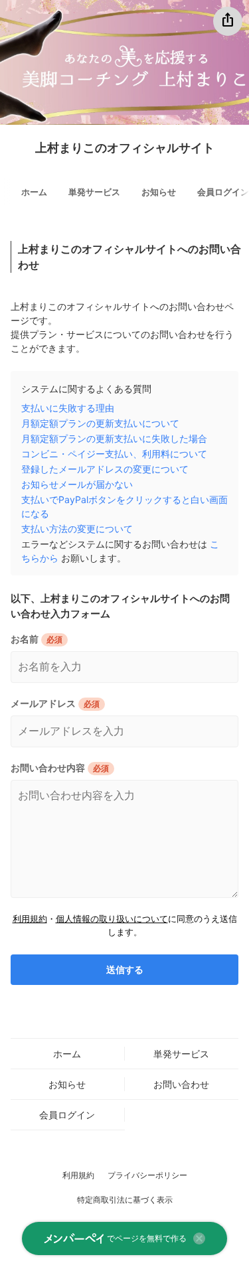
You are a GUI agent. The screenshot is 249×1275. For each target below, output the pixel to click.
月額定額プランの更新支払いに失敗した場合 (114, 438)
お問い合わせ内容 (48, 767)
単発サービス (94, 192)
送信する (124, 969)
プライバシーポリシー (147, 1175)
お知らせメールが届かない (77, 484)
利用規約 (30, 918)
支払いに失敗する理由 (67, 407)
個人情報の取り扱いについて (112, 918)
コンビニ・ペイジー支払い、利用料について (114, 453)
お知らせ (158, 192)
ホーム (34, 192)
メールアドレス (43, 703)
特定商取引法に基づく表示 (125, 1200)
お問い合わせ (181, 1084)
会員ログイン (67, 1114)
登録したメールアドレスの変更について (105, 469)
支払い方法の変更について (77, 528)
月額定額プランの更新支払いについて (100, 423)
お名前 (25, 638)
